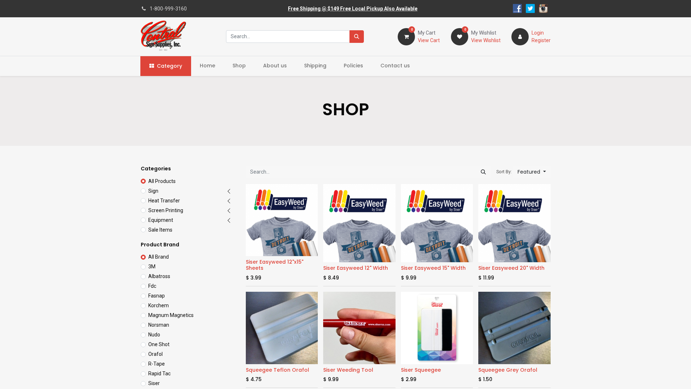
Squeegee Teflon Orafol (277, 370)
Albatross (159, 276)
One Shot (159, 344)
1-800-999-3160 (168, 9)
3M (151, 266)
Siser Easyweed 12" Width (355, 268)
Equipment (160, 220)
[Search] (356, 36)
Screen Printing (165, 210)
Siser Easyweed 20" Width (511, 268)
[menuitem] (207, 65)
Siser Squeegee (421, 370)
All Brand (158, 257)
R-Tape (156, 364)
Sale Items (160, 230)
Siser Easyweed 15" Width (433, 268)
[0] (406, 36)
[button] (532, 172)
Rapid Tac (159, 373)
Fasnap (156, 296)
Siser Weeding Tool (348, 370)
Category (169, 66)
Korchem (158, 305)
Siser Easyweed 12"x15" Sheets (274, 265)
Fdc (152, 286)
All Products (162, 181)
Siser (154, 383)
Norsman (158, 325)
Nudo (154, 334)
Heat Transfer (164, 201)
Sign (153, 191)
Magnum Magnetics (171, 315)
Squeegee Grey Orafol (507, 370)
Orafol (155, 354)
